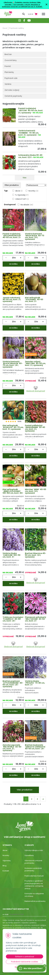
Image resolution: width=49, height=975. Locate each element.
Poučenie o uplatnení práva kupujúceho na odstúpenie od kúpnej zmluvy (34, 885)
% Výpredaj (21, 195)
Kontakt (6, 871)
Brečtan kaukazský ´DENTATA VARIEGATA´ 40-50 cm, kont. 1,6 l (35, 747)
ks (14, 257)
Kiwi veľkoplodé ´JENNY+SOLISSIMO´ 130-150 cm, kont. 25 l (13, 491)
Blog (4, 865)
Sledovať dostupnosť (35, 391)
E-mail (5, 914)
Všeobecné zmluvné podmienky (33, 861)
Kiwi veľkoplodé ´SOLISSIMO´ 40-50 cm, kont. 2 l (34, 299)
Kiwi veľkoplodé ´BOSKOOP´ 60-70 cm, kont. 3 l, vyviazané (13, 427)
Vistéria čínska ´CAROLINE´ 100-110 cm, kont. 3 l (11, 555)
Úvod (5, 28)
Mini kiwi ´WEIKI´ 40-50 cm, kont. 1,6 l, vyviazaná (35, 491)
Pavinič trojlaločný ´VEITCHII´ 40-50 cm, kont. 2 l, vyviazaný (30, 110)
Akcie (18, 191)
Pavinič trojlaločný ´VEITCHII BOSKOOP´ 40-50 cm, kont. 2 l (12, 235)
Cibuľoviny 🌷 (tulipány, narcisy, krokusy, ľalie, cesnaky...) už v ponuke (22, 3)
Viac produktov (24, 789)
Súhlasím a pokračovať (24, 956)
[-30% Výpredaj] (13, 667)
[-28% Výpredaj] (35, 475)
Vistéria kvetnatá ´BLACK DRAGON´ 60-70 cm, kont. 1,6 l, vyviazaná (13, 364)
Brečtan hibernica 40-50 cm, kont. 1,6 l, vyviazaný (35, 555)
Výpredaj (6, 860)
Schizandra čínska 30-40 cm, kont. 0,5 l (30, 156)
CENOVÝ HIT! (22, 199)
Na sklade (27, 204)
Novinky (33, 191)
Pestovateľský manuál (34, 876)
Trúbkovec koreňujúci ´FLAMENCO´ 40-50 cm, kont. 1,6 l (13, 619)
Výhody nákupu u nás (34, 850)
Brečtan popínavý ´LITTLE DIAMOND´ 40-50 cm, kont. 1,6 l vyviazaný (13, 684)
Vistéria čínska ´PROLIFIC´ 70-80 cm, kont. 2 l (35, 683)
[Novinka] (13, 220)
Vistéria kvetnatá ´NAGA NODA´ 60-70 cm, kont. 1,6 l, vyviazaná (34, 236)
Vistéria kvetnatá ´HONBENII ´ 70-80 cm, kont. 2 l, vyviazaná (28, 132)
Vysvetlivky (29, 855)
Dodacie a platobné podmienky (33, 869)
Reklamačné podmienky (35, 901)
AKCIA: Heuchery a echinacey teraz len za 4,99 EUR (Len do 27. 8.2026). (22, 5)
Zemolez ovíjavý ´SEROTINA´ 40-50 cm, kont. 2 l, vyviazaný (35, 363)
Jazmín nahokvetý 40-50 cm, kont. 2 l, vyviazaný (12, 299)
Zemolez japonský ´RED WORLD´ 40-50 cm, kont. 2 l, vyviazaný (12, 748)
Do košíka (13, 264)
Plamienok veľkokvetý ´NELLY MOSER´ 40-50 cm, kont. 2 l (35, 619)
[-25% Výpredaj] (35, 348)
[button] (44, 965)
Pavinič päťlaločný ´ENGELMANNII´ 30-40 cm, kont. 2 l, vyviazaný (35, 428)
